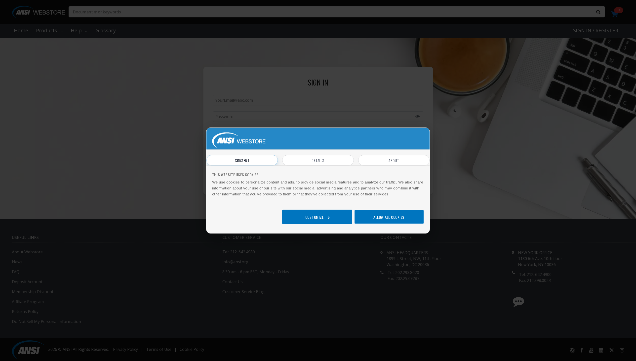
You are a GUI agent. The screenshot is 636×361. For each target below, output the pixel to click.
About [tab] (394, 160)
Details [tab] (318, 160)
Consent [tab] (242, 160)
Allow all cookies (388, 217)
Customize (314, 217)
